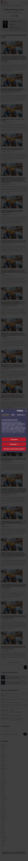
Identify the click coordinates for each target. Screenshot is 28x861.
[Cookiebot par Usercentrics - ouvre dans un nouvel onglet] (17, 411)
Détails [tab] (13, 414)
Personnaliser (13, 444)
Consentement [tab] (5, 414)
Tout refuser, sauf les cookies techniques (14, 449)
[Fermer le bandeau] (25, 410)
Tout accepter (14, 439)
